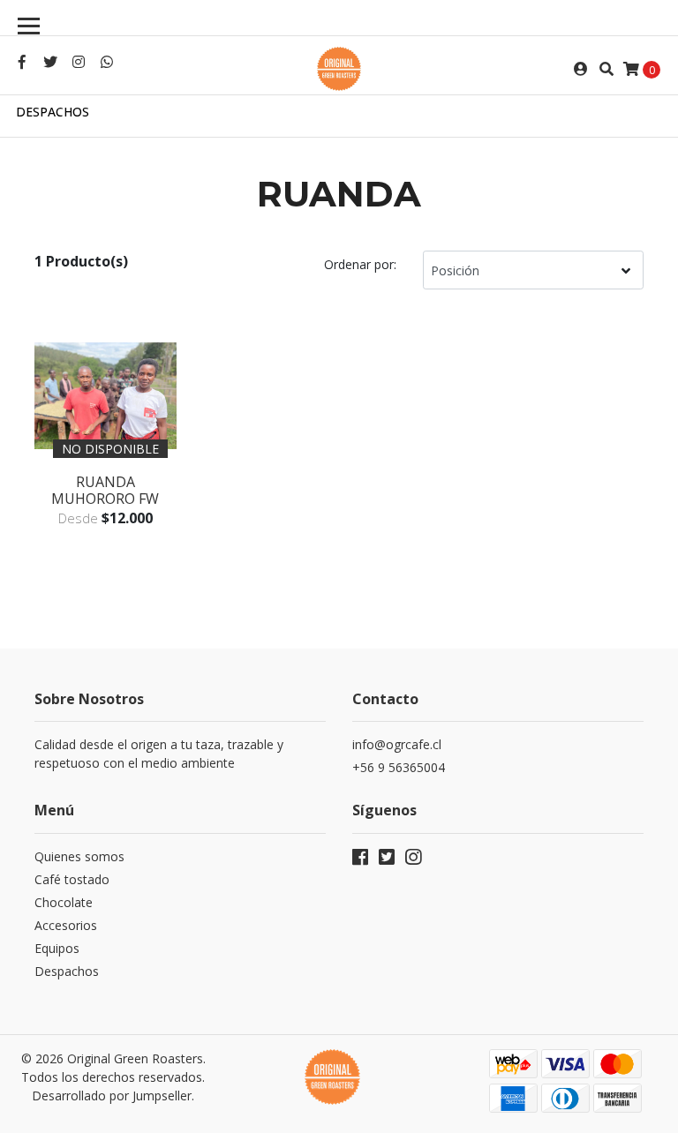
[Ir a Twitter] (50, 61)
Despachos (52, 111)
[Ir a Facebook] (22, 61)
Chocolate (63, 902)
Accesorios (65, 925)
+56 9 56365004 (398, 767)
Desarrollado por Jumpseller (112, 1095)
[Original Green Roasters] (339, 68)
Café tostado (71, 879)
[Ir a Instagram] (78, 61)
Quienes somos (79, 856)
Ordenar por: (360, 264)
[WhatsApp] (107, 61)
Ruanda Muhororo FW (105, 490)
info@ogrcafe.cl (396, 744)
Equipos (56, 948)
